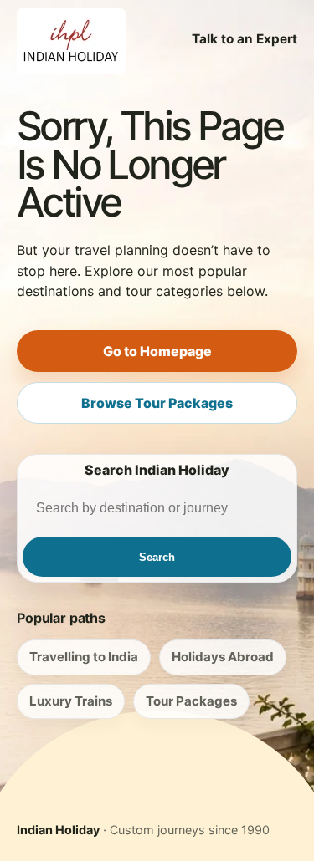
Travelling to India (83, 657)
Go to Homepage (157, 351)
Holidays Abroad (223, 657)
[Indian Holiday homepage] (71, 39)
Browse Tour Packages (157, 403)
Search (157, 557)
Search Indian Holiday (157, 469)
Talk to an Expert (244, 39)
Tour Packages (191, 701)
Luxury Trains (70, 701)
